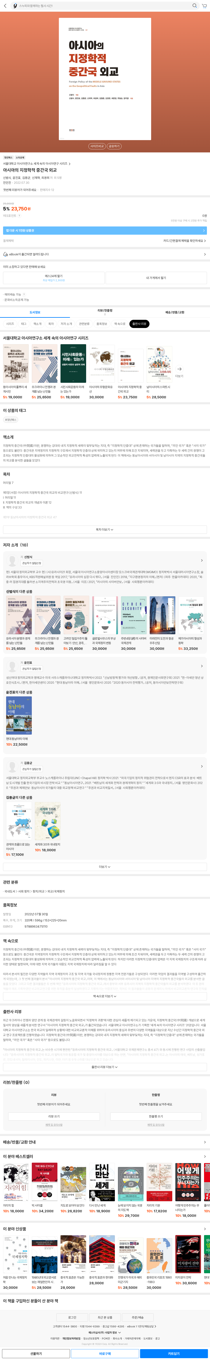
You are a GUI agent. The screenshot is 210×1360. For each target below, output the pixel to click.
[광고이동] (194, 6)
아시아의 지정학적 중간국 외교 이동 (131, 374)
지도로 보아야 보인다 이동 (73, 1192)
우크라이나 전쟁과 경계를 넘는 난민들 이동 (44, 371)
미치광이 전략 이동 (188, 1262)
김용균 (26, 178)
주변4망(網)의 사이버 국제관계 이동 (134, 623)
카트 (205, 6)
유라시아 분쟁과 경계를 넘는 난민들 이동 (19, 623)
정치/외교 (39, 891)
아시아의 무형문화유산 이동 (102, 372)
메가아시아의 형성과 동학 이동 (191, 623)
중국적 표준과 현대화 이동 (102, 1262)
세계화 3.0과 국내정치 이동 (47, 829)
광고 (157, 1338)
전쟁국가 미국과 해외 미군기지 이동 (131, 1264)
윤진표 (17, 178)
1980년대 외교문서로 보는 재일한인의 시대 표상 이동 (44, 1263)
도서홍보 (147, 1338)
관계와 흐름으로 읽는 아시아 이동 (19, 829)
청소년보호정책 (91, 1338)
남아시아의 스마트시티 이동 (159, 372)
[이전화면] (5, 6)
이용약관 (54, 1338)
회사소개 (117, 1338)
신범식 (7, 178)
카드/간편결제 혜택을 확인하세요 (183, 241)
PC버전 (106, 1338)
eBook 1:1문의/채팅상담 (140, 1326)
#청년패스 (10, 419)
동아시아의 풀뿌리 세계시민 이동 (16, 371)
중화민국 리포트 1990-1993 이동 (159, 1264)
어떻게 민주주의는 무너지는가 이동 (188, 1190)
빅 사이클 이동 (44, 1190)
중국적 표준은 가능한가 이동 (73, 1262)
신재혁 (36, 178)
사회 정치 (24, 891)
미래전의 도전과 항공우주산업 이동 (162, 623)
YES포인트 (9, 216)
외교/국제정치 (56, 891)
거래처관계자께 (132, 1338)
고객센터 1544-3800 (65, 1326)
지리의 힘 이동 (16, 1190)
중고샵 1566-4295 (113, 1326)
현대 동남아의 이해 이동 (19, 723)
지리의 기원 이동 (159, 1190)
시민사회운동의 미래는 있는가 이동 (73, 371)
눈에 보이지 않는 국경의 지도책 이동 (131, 1192)
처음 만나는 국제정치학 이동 (16, 1262)
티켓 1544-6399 (90, 1326)
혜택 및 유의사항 (54, 1124)
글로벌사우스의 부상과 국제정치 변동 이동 (105, 623)
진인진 (7, 183)
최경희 (45, 178)
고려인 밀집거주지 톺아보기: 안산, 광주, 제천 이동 (76, 623)
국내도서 (10, 891)
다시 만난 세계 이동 (102, 1190)
